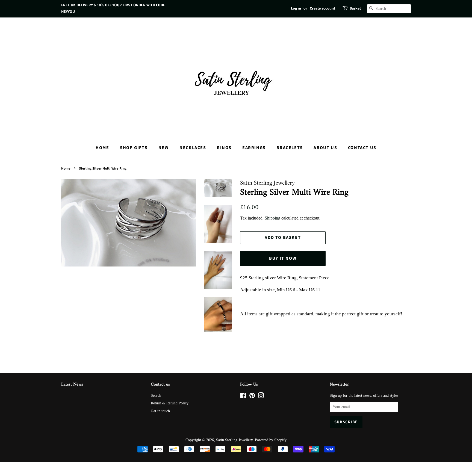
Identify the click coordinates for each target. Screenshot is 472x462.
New (163, 148)
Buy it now (282, 258)
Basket (355, 8)
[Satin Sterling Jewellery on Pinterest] (252, 396)
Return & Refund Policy (169, 403)
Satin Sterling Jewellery (234, 440)
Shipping (272, 218)
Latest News (72, 384)
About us (325, 148)
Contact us (362, 148)
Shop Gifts (134, 148)
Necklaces (192, 148)
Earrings (254, 148)
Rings (224, 148)
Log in (296, 8)
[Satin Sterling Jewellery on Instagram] (261, 396)
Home (102, 148)
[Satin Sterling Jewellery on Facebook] (243, 396)
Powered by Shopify (271, 440)
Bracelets (289, 148)
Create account (322, 8)
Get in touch (160, 411)
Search (156, 395)
